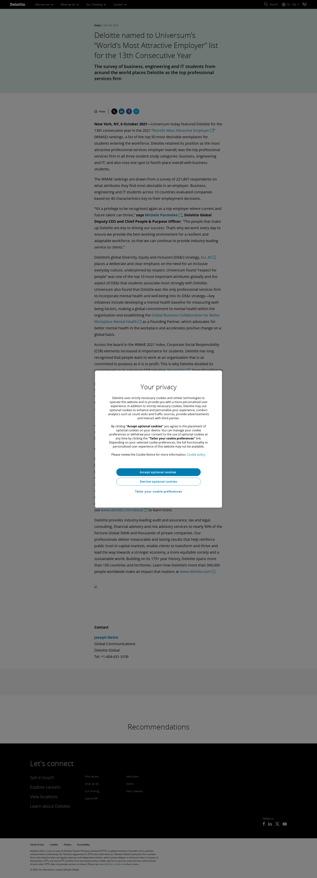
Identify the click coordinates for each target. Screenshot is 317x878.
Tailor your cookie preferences (158, 491)
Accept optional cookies (158, 472)
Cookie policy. (196, 454)
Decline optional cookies (158, 482)
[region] (158, 438)
